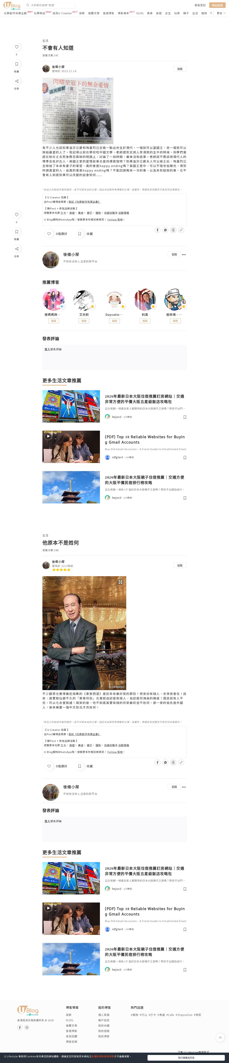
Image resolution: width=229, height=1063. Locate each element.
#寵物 (134, 1015)
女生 (168, 13)
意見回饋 (71, 1036)
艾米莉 (84, 314)
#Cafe (170, 1015)
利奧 (145, 314)
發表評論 (53, 349)
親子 (186, 13)
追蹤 (180, 69)
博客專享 (123, 13)
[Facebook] (16, 257)
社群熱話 (39, 13)
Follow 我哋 (115, 219)
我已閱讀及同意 (186, 1057)
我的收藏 (104, 1025)
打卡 (63, 212)
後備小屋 (58, 66)
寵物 (204, 13)
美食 (150, 13)
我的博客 (104, 1036)
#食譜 (161, 1015)
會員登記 (200, 5)
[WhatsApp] (16, 267)
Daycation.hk (114, 314)
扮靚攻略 (109, 212)
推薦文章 (94, 13)
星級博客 (108, 13)
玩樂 (177, 13)
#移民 (197, 1015)
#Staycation (184, 1015)
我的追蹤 (104, 1031)
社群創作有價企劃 (15, 13)
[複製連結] (16, 286)
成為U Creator (62, 13)
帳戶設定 (104, 1020)
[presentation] (42, 301)
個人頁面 (104, 1015)
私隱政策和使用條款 (103, 1056)
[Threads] (16, 276)
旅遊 (159, 13)
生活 (195, 13)
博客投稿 (71, 1042)
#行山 (143, 1015)
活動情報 (123, 212)
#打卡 (152, 1015)
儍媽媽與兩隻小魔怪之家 (54, 314)
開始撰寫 (217, 5)
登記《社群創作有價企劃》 (85, 201)
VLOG (140, 13)
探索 (82, 13)
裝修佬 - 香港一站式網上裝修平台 (175, 314)
